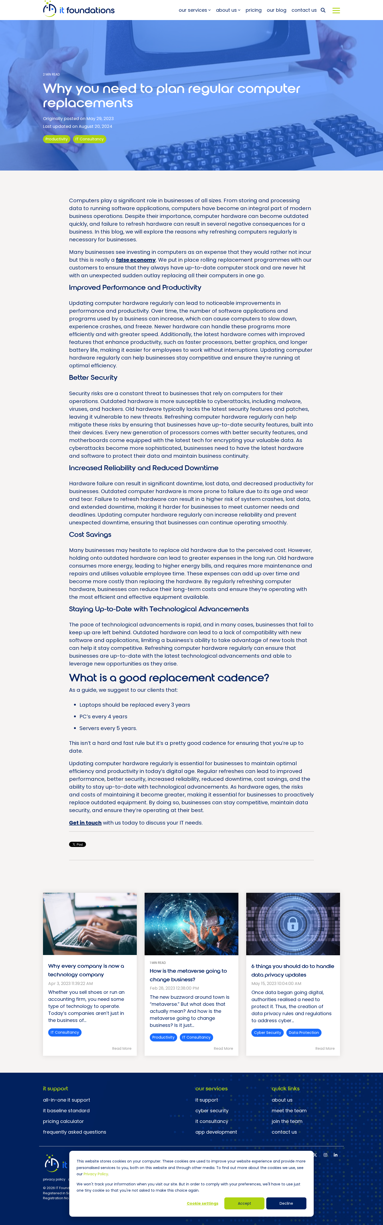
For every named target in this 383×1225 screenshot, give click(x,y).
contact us (304, 10)
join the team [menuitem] (287, 1121)
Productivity (57, 139)
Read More (122, 1048)
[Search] (323, 10)
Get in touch (85, 822)
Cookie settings (202, 1203)
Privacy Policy (96, 1174)
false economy (136, 259)
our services (193, 10)
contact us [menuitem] (284, 1132)
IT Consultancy (90, 139)
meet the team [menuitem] (289, 1111)
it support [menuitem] (206, 1100)
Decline (286, 1203)
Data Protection (304, 1032)
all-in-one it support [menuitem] (66, 1100)
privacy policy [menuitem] (54, 1179)
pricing (254, 10)
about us (226, 10)
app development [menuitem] (216, 1132)
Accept (244, 1203)
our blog (276, 10)
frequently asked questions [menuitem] (74, 1132)
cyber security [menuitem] (211, 1111)
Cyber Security (267, 1032)
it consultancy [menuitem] (211, 1121)
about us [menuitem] (282, 1100)
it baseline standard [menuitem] (66, 1111)
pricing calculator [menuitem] (63, 1121)
